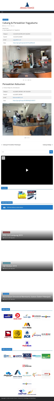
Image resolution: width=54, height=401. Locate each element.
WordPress (33, 398)
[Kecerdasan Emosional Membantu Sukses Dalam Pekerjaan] (27, 274)
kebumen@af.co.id (18, 97)
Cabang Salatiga (47, 145)
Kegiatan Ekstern (6, 263)
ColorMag (26, 398)
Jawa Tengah (5, 19)
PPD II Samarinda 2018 (12, 235)
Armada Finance (13, 398)
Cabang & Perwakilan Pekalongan (12, 145)
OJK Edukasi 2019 (10, 266)
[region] (27, 64)
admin (13, 25)
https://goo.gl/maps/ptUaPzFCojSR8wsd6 (24, 43)
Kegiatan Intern (6, 232)
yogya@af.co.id (17, 40)
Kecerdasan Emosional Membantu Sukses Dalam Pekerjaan (27, 296)
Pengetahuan (6, 293)
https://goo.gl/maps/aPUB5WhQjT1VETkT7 (24, 100)
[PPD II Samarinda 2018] (27, 212)
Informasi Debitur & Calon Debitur (15, 207)
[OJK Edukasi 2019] (27, 243)
